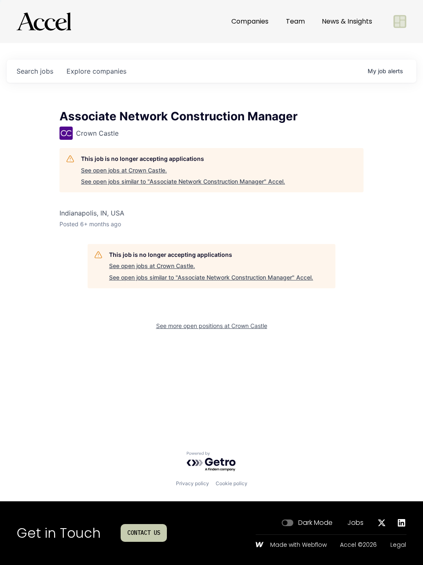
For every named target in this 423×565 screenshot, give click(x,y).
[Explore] (399, 21)
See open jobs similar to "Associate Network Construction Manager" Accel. (183, 181)
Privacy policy (192, 483)
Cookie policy (231, 483)
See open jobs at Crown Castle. (124, 170)
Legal (398, 545)
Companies (250, 21)
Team (295, 21)
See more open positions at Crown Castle (211, 325)
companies (96, 71)
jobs (35, 71)
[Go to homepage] (44, 21)
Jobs (355, 523)
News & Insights (347, 21)
